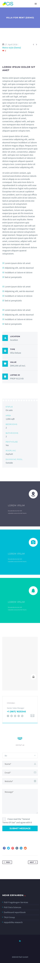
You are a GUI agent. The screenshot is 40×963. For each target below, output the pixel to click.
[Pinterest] (12, 848)
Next (32, 862)
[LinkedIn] (15, 716)
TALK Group (9, 917)
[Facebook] (8, 716)
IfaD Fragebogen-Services (16, 902)
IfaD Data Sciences (12, 907)
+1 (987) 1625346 (16, 711)
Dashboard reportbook (15, 912)
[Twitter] (11, 716)
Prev (8, 862)
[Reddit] (25, 848)
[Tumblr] (17, 848)
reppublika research (13, 922)
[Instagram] (19, 716)
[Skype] (22, 716)
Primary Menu (36, 3)
